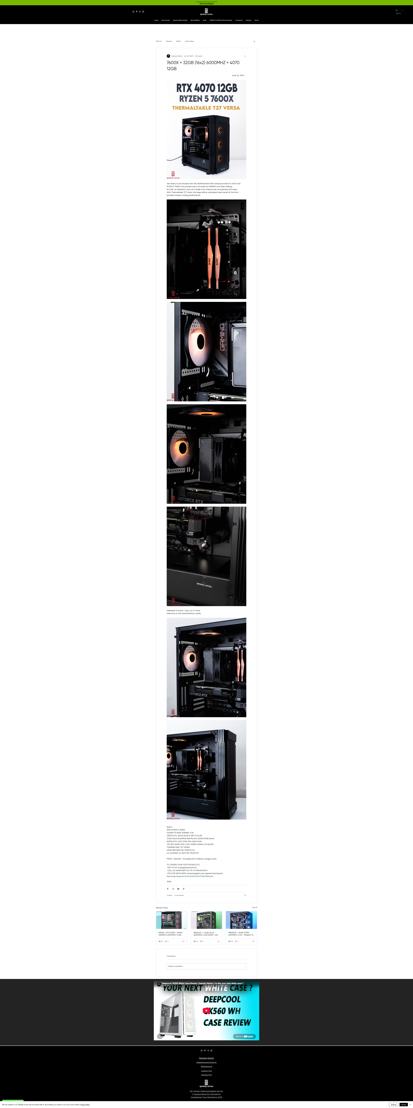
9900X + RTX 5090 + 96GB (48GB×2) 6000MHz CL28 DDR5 (170, 933)
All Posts (159, 41)
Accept (403, 1104)
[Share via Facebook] (168, 889)
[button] (399, 13)
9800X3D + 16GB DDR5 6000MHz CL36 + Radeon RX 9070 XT (241, 933)
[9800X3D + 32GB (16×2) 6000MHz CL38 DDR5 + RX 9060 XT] (206, 920)
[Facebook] (140, 12)
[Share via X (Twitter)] (173, 889)
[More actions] (245, 56)
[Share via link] (184, 889)
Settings (393, 1104)
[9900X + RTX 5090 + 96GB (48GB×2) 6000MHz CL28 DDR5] (171, 920)
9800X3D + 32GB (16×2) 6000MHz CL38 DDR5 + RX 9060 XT (205, 934)
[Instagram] (143, 12)
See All (254, 907)
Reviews (169, 41)
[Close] (410, 1104)
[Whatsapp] (133, 12)
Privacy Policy (85, 1104)
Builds (178, 41)
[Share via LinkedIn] (178, 889)
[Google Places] (137, 12)
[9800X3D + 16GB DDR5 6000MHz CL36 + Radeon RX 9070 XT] (241, 920)
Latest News (189, 41)
